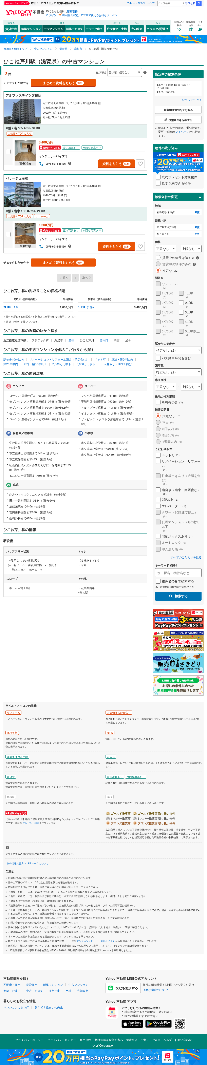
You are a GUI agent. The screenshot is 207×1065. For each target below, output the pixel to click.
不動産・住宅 (11, 985)
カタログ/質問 (156, 29)
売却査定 (137, 29)
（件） (12, 307)
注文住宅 (112, 29)
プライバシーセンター (62, 1040)
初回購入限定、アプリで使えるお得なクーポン (89, 15)
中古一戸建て (94, 29)
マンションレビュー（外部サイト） (95, 941)
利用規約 (85, 1040)
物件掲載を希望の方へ (109, 1040)
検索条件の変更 (166, 196)
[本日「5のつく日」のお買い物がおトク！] (51, 3)
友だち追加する (126, 988)
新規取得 (72, 11)
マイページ (182, 132)
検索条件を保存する (106, 66)
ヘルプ (151, 3)
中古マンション (53, 29)
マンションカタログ (16, 1007)
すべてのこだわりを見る (186, 557)
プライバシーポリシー (29, 1040)
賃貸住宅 (11, 29)
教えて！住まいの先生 (49, 1007)
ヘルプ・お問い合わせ (177, 1040)
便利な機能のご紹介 (155, 990)
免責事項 (131, 1040)
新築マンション (31, 29)
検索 (199, 3)
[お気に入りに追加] (140, 163)
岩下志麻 (190, 3)
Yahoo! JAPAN (136, 3)
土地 (124, 29)
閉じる (84, 69)
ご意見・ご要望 (150, 1040)
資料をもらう (115, 163)
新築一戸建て (74, 29)
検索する (181, 596)
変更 (197, 212)
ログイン (51, 15)
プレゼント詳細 (30, 823)
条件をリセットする (192, 99)
